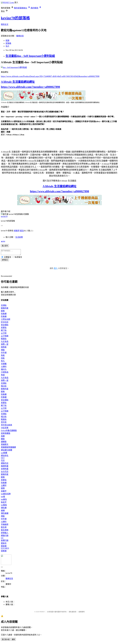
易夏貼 (4, 328)
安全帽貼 (4, 325)
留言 (22, 231)
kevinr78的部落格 (15, 18)
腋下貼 (4, 330)
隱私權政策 (72, 612)
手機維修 (4, 524)
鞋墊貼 (4, 339)
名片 (7, 46)
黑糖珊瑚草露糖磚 (8, 447)
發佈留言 (5, 260)
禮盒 (3, 350)
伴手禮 (4, 353)
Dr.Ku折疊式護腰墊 (9, 430)
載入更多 (5, 246)
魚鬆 (3, 355)
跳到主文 (4, 24)
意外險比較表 (6, 425)
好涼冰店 (4, 322)
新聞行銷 (4, 540)
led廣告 (4, 499)
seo (2, 538)
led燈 (3, 497)
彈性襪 (4, 508)
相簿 (7, 41)
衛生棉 (4, 527)
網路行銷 (4, 536)
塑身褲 (4, 546)
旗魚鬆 (4, 347)
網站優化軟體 (6, 450)
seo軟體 (4, 453)
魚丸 (3, 361)
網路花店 (4, 463)
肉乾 (3, 358)
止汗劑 (4, 333)
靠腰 (3, 436)
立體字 (4, 485)
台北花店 (4, 472)
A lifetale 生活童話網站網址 (18, 81)
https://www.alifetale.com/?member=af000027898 (30, 86)
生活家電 (19, 237)
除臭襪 (4, 314)
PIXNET (42, 612)
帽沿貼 (4, 386)
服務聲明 (82, 612)
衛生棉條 (4, 530)
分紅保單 (4, 428)
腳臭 (3, 311)
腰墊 (3, 439)
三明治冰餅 (5, 319)
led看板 (4, 505)
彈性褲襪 (4, 513)
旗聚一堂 (4, 344)
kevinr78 (4, 216)
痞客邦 (17, 231)
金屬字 (4, 491)
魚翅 (3, 375)
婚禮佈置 (4, 466)
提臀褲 (4, 551)
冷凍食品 (4, 372)
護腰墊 (4, 442)
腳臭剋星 (4, 308)
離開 (13, 639)
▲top (3, 241)
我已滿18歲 (6, 639)
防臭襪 (4, 316)
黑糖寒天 (4, 444)
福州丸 (4, 369)
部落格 (8, 43)
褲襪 (3, 510)
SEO (3, 458)
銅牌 (3, 488)
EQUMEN (5, 548)
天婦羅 (4, 364)
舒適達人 (4, 533)
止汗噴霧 (4, 336)
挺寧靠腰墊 (5, 433)
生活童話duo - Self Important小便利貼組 (30, 55)
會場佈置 (4, 469)
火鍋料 (4, 367)
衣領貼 (4, 305)
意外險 (4, 422)
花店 (3, 460)
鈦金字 (4, 502)
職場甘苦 (20, 36)
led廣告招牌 (6, 494)
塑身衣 (4, 543)
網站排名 (4, 456)
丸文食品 (4, 341)
